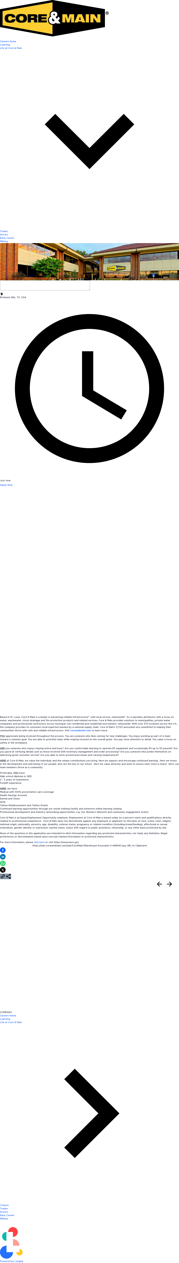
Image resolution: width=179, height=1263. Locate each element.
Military (4, 241)
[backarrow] (159, 884)
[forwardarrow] (169, 884)
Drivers (4, 235)
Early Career (7, 238)
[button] (89, 850)
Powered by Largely (11, 1261)
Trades (4, 231)
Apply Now (6, 485)
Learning (5, 45)
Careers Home (8, 41)
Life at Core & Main (11, 1022)
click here (39, 842)
